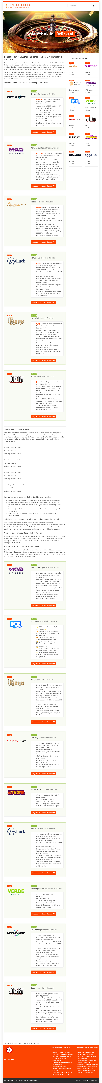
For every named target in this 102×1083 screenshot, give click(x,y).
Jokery (38, 382)
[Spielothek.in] (17, 6)
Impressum (94, 1080)
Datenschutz (85, 1080)
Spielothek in (8, 1043)
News (94, 6)
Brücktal (52, 94)
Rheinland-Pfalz (27, 1043)
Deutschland (17, 1043)
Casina (38, 207)
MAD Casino (40, 153)
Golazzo (39, 100)
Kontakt (78, 1080)
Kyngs (38, 324)
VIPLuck (39, 263)
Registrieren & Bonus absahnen (42, 132)
